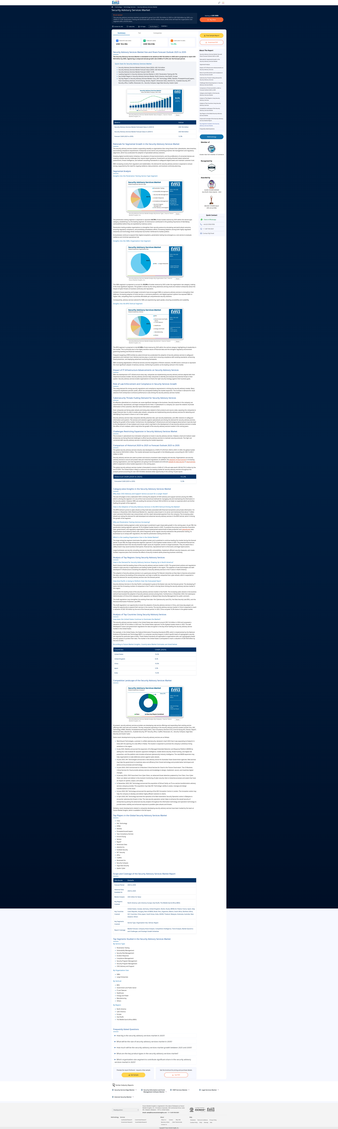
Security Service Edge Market (124, 1090)
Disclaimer (193, 1120)
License (164, 26)
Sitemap (206, 1122)
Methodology (211, 137)
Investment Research (126, 1122)
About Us (163, 1120)
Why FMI (178, 1120)
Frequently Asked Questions (207, 129)
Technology (118, 7)
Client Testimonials (177, 1122)
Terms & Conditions (202, 1120)
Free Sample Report (212, 35)
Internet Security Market (123, 1097)
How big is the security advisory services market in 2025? (141, 1035)
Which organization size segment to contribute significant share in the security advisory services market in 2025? (153, 1060)
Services (122, 1117)
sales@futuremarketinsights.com (157, 1112)
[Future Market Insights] (116, 2)
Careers (171, 1120)
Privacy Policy (213, 1120)
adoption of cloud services (177, 460)
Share (177, 115)
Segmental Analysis (205, 64)
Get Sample (134, 1075)
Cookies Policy (194, 1122)
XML (211, 1122)
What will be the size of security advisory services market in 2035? (144, 1041)
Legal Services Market (209, 1090)
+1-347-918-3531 (174, 1112)
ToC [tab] (139, 33)
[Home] (113, 7)
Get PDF (177, 1075)
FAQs (200, 1122)
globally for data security (176, 462)
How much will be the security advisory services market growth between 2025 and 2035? (154, 1047)
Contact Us (164, 1124)
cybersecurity (186, 529)
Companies (157, 33)
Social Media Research (141, 1122)
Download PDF (213, 42)
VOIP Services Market (180, 1090)
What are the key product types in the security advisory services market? (147, 1053)
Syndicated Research (126, 1120)
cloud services (190, 462)
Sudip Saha (131, 26)
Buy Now (212, 20)
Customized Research (140, 1120)
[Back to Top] (333, 1114)
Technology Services (129, 7)
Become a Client (165, 1122)
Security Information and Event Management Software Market (154, 1091)
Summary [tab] (121, 33)
